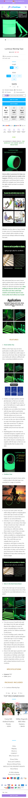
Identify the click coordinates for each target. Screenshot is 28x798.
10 (19, 40)
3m (12, 67)
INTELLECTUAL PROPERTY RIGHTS (14, 766)
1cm (8, 76)
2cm (14, 76)
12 (22, 40)
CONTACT (14, 753)
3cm (19, 76)
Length (14, 64)
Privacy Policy (14, 759)
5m (16, 67)
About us (14, 751)
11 (21, 40)
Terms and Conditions (14, 761)
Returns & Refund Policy (14, 764)
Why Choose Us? (14, 756)
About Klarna (14, 769)
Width (14, 72)
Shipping (14, 748)
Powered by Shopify (14, 774)
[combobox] (14, 792)
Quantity (14, 84)
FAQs (14, 746)
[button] (3, 712)
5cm (14, 79)
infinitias (16, 772)
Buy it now (14, 103)
